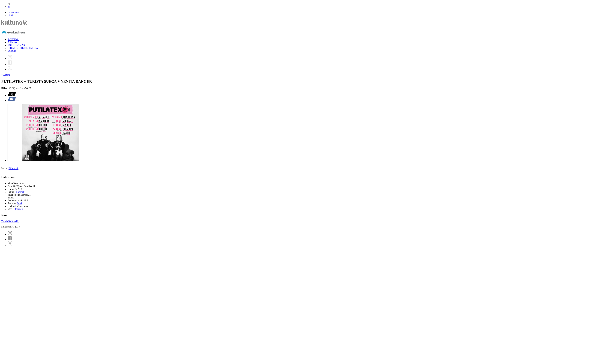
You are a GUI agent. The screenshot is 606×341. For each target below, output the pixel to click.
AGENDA (13, 39)
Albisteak (12, 42)
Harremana (13, 12)
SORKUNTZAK (16, 45)
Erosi (19, 203)
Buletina (12, 50)
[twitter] (10, 245)
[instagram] (10, 234)
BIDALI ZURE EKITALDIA (23, 48)
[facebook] (10, 239)
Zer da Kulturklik (10, 221)
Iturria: (5, 168)
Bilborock (13, 168)
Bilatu (11, 15)
